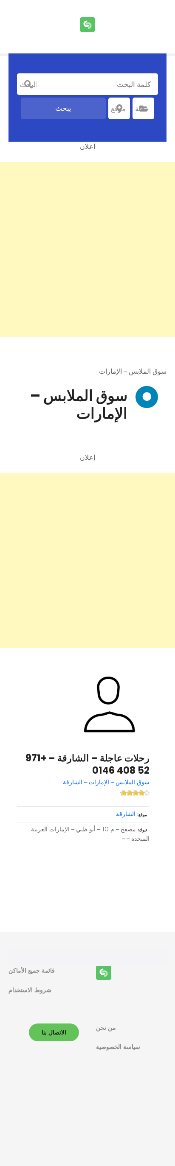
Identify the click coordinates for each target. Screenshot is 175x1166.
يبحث (63, 108)
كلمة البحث (28, 84)
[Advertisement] (87, 249)
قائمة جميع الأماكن (31, 970)
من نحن (106, 1028)
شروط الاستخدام (29, 990)
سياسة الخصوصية (118, 1047)
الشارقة (125, 814)
